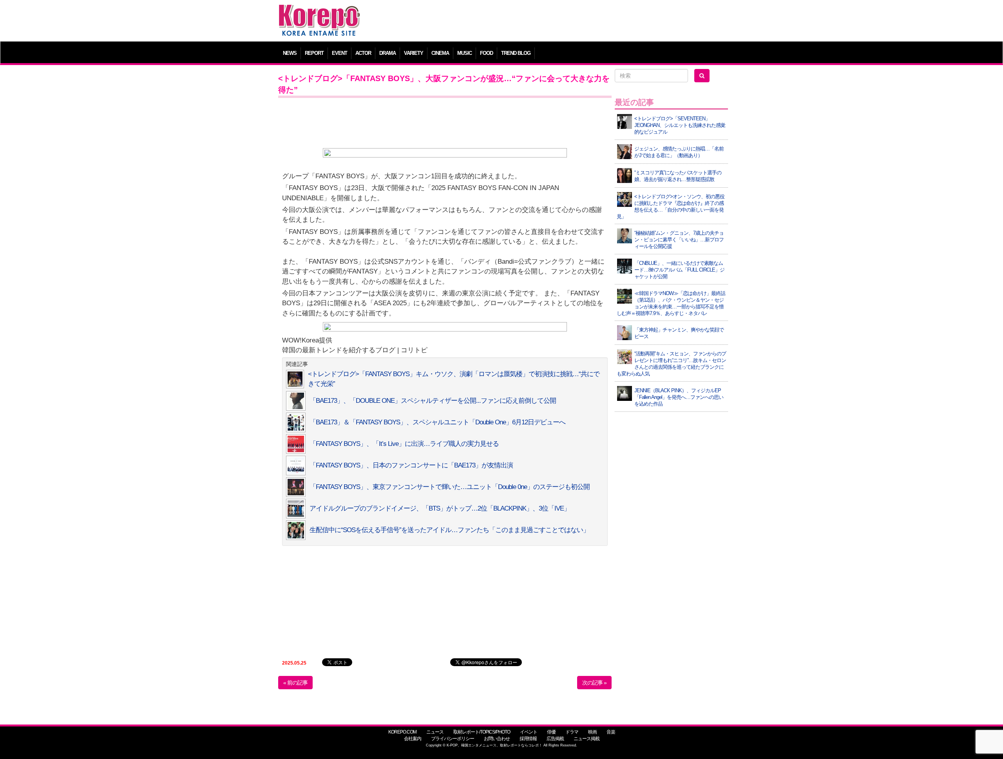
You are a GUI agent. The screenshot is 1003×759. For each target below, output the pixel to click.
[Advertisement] (558, 21)
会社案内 (412, 738)
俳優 (551, 732)
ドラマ (571, 732)
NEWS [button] (290, 53)
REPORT (314, 53)
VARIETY (413, 53)
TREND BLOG (515, 53)
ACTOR (363, 53)
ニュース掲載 (586, 738)
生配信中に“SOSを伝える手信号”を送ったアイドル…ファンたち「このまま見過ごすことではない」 (449, 530)
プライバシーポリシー (452, 738)
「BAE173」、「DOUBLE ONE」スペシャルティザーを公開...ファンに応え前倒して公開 (433, 400)
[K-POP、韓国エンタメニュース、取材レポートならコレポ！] (319, 12)
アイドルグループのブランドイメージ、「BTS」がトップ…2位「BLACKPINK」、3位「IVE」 (440, 508)
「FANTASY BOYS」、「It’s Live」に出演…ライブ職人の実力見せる (404, 443)
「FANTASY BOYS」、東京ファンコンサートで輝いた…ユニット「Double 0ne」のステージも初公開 (450, 487)
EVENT (339, 53)
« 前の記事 (295, 682)
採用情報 (528, 738)
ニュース (435, 732)
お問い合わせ (497, 738)
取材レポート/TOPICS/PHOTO (481, 732)
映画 (592, 732)
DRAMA (387, 53)
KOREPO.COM (402, 732)
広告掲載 (555, 738)
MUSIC (464, 53)
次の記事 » (594, 682)
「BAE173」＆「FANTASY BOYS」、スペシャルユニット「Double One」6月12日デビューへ (437, 422)
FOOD (486, 53)
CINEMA (440, 53)
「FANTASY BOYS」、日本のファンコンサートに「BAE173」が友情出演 (411, 465)
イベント (528, 732)
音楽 (611, 732)
